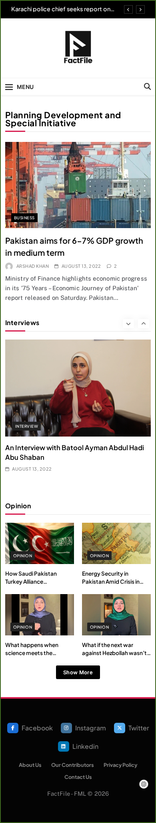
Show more (78, 672)
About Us (30, 765)
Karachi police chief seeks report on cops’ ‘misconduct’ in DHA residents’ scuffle (62, 9)
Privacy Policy (120, 765)
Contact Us (78, 777)
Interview (26, 426)
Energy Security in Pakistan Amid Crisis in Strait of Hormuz (111, 581)
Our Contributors (72, 765)
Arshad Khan (32, 266)
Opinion (22, 555)
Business (24, 217)
